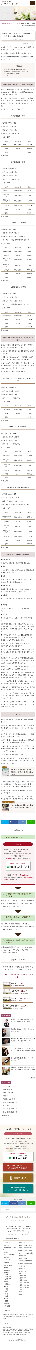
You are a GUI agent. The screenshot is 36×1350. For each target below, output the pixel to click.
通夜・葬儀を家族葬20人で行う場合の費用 (15, 69)
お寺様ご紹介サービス (24, 1266)
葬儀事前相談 (7, 1270)
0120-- (19, 867)
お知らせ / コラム (23, 1274)
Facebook (14, 822)
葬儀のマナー (23, 1279)
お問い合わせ (22, 1292)
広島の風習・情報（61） (10, 1109)
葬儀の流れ (6, 1257)
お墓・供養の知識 (24, 1282)
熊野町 (6, 1302)
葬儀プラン (22, 1242)
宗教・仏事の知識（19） (10, 1112)
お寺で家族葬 (22, 1255)
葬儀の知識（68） (8, 1089)
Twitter (5, 822)
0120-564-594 (13, 1228)
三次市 (6, 1290)
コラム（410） (6, 1086)
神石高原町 (7, 1305)
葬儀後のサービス (8, 1262)
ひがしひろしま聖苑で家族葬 (26, 1253)
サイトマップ (25, 1234)
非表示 (20, 66)
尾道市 (6, 1283)
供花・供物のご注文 (9, 1265)
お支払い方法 (7, 1260)
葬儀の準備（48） (8, 1092)
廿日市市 (7, 1293)
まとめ (6, 75)
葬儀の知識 (23, 1275)
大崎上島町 (7, 1307)
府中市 (6, 1288)
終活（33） (6, 1105)
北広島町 (7, 1303)
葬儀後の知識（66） (9, 1099)
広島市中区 (8, 1276)
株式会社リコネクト (23, 1340)
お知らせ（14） (7, 1116)
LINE (31, 822)
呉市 (6, 1291)
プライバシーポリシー (13, 1234)
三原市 (6, 1297)
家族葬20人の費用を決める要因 (12, 73)
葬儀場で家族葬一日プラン (25, 1245)
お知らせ (22, 1289)
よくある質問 (22, 1271)
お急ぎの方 (6, 1245)
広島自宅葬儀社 (19, 1339)
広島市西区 (8, 1278)
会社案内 (6, 1267)
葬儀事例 (6, 1252)
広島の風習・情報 (24, 1286)
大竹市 (6, 1295)
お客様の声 (22, 1268)
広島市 (6, 1274)
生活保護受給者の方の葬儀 (25, 1261)
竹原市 (6, 1298)
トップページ (7, 1242)
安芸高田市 (7, 1285)
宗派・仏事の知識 (24, 1287)
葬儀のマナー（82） (9, 1096)
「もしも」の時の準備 (9, 1254)
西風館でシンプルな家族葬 (25, 1250)
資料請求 (21, 1294)
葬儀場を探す (7, 1273)
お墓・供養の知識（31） (10, 1102)
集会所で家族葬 (23, 1258)
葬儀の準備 (23, 1277)
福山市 (6, 1281)
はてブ (22, 822)
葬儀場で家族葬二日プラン (25, 1248)
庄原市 (6, 1286)
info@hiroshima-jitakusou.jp (21, 1232)
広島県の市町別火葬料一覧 (25, 1263)
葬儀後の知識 (23, 1280)
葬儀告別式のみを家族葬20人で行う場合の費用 (16, 71)
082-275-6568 (26, 1228)
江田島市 (7, 1300)
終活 (21, 1284)
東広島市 (7, 1279)
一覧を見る (31, 1078)
